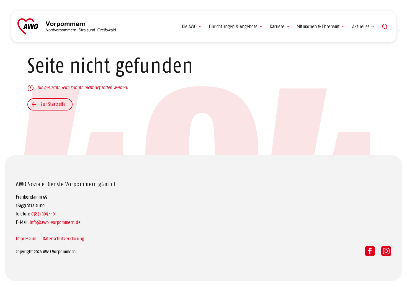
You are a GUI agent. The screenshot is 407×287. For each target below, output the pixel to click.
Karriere (277, 26)
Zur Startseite (53, 104)
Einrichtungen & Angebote (233, 26)
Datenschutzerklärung (63, 238)
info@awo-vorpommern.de (55, 222)
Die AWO (189, 26)
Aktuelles (360, 26)
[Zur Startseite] (66, 26)
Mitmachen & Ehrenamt (318, 26)
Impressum (26, 238)
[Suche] (385, 26)
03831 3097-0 (43, 214)
